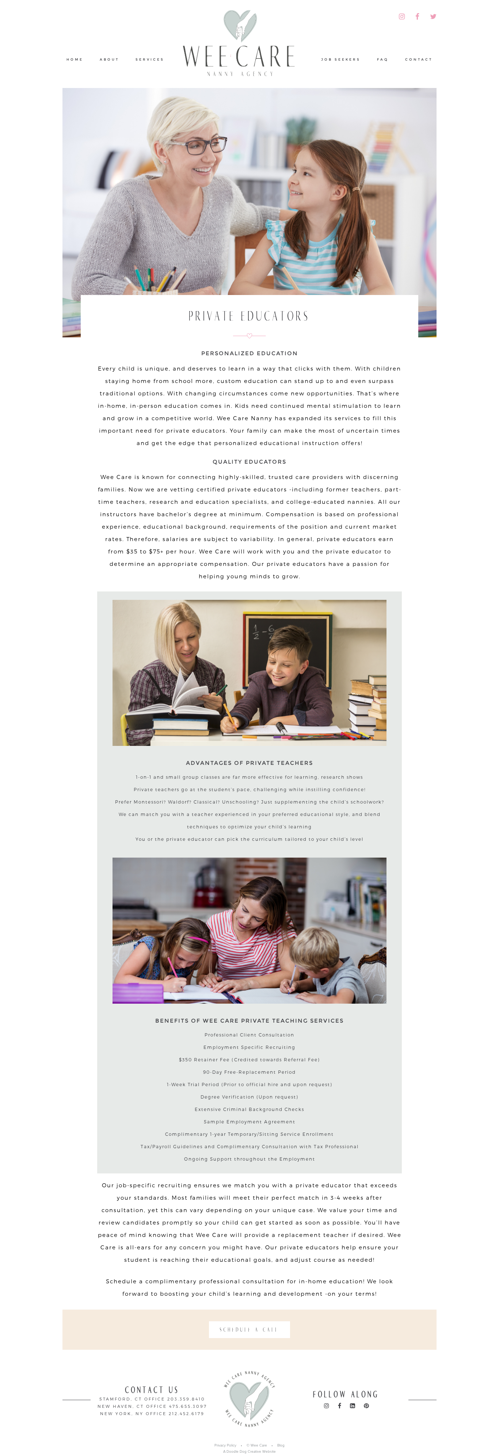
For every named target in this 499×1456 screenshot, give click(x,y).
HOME (74, 59)
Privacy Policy (225, 1445)
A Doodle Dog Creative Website (249, 1451)
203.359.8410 (186, 1398)
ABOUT (109, 59)
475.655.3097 (188, 1406)
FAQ (383, 59)
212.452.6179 (187, 1413)
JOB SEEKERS (341, 59)
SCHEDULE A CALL (249, 1330)
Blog (281, 1445)
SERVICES (150, 59)
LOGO (243, 45)
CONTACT (419, 59)
